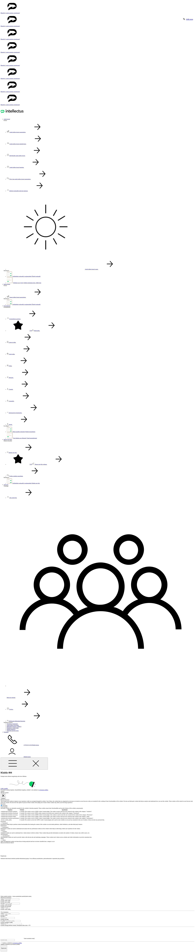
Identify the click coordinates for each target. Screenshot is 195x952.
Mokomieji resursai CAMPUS (14, 726)
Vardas (3, 899)
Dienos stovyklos (8, 439)
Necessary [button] (3, 804)
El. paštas (3, 921)
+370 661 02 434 (27, 745)
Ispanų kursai (7, 284)
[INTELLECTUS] (12, 116)
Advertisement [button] (4, 834)
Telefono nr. (4, 923)
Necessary (4, 805)
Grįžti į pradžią (4, 788)
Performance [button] (4, 825)
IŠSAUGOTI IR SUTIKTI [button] (7, 842)
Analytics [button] (3, 830)
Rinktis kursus (35, 745)
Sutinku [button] (2, 791)
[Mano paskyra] (12, 756)
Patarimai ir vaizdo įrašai (13, 728)
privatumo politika (43, 790)
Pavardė (3, 903)
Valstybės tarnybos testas (13, 730)
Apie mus (6, 484)
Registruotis (3, 948)
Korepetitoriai (7, 305)
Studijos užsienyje (11, 729)
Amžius (3, 907)
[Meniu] (24, 763)
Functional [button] (3, 821)
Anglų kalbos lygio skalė (13, 725)
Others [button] (2, 838)
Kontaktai (6, 732)
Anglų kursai (7, 119)
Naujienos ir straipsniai (12, 723)
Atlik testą (189, 19)
